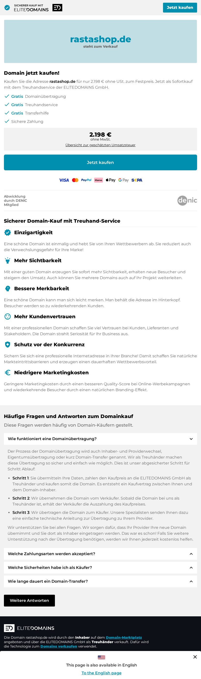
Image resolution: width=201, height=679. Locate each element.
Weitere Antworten (29, 600)
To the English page (102, 673)
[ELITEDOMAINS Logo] (77, 628)
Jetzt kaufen (180, 7)
